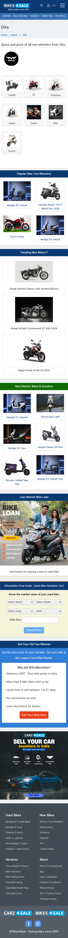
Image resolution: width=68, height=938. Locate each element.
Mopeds (44, 838)
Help (42, 877)
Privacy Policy (53, 893)
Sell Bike (7, 16)
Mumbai (10, 827)
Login (53, 5)
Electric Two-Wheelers (51, 821)
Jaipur (24, 843)
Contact (44, 882)
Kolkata (10, 849)
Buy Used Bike (20, 16)
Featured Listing (14, 882)
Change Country (48, 899)
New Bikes (60, 16)
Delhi (8, 838)
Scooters (44, 832)
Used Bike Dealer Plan (17, 888)
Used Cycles (22, 849)
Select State (41, 5)
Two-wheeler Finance (17, 866)
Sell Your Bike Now (34, 715)
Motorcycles (46, 827)
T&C (42, 893)
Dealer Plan (47, 16)
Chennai (10, 832)
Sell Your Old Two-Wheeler (34, 644)
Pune (19, 827)
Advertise (52, 877)
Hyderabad (24, 821)
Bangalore (11, 821)
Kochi (20, 832)
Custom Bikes (47, 849)
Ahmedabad (12, 843)
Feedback (55, 882)
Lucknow (18, 838)
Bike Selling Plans (15, 877)
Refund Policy (47, 888)
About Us (44, 866)
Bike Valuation (13, 871)
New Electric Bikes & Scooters (34, 386)
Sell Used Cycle (14, 893)
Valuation (34, 16)
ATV (42, 843)
